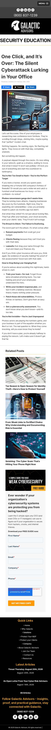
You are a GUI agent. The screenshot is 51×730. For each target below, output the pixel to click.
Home (27, 625)
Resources (27, 658)
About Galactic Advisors (28, 647)
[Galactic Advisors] (25, 26)
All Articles (25, 693)
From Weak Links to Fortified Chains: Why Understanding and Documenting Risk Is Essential (25, 425)
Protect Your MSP (28, 636)
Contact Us (28, 655)
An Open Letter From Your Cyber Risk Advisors (25, 681)
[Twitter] (22, 9)
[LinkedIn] (25, 9)
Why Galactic (27, 629)
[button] (43, 3)
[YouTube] (29, 9)
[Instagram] (33, 9)
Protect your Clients (28, 640)
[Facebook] (18, 9)
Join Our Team (28, 651)
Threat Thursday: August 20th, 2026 (25, 669)
